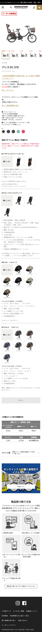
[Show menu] (3, 7)
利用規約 (5, 616)
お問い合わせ (22, 620)
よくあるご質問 (18, 611)
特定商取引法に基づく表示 (19, 616)
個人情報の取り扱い (9, 620)
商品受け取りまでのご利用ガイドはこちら (21, 586)
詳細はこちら (21, 486)
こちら (19, 124)
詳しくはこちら (8, 90)
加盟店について (31, 611)
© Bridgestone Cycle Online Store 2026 (18, 629)
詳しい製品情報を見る (10, 105)
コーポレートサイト (9, 625)
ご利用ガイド (6, 611)
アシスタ (4, 63)
